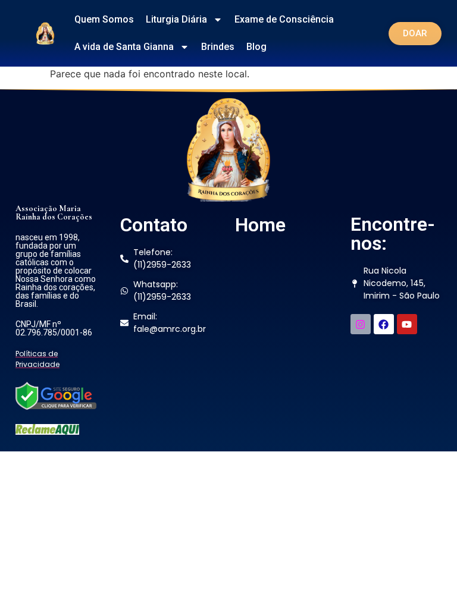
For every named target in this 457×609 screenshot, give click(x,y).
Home (260, 225)
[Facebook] (384, 324)
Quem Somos (104, 19)
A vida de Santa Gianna (124, 46)
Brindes (217, 46)
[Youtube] (407, 324)
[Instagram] (360, 324)
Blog (256, 46)
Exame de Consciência (284, 19)
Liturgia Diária (176, 19)
